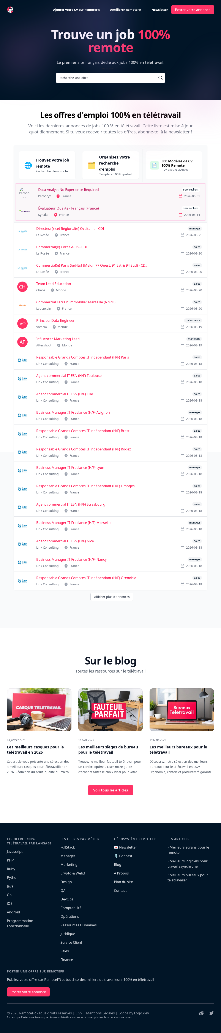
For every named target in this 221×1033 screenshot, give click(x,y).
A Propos (121, 873)
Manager (67, 856)
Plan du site (123, 881)
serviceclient (190, 189)
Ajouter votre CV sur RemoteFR (76, 10)
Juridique (67, 933)
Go (9, 894)
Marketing (68, 864)
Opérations (69, 916)
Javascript (15, 851)
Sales (64, 951)
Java (10, 886)
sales (197, 247)
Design (66, 881)
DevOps (66, 899)
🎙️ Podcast (123, 856)
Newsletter (160, 10)
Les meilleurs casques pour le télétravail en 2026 (35, 749)
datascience (193, 320)
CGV (79, 1013)
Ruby (11, 868)
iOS (10, 903)
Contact (120, 890)
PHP (10, 860)
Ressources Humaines (78, 925)
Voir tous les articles (110, 790)
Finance (66, 959)
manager (194, 228)
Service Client (71, 942)
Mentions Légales (100, 1013)
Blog (117, 864)
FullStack (67, 847)
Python (13, 877)
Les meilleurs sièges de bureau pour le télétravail (108, 749)
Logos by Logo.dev (133, 1013)
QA (62, 890)
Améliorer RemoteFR (125, 10)
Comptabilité (70, 907)
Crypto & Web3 (72, 873)
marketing (194, 339)
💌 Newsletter (125, 847)
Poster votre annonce (192, 9)
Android (13, 912)
